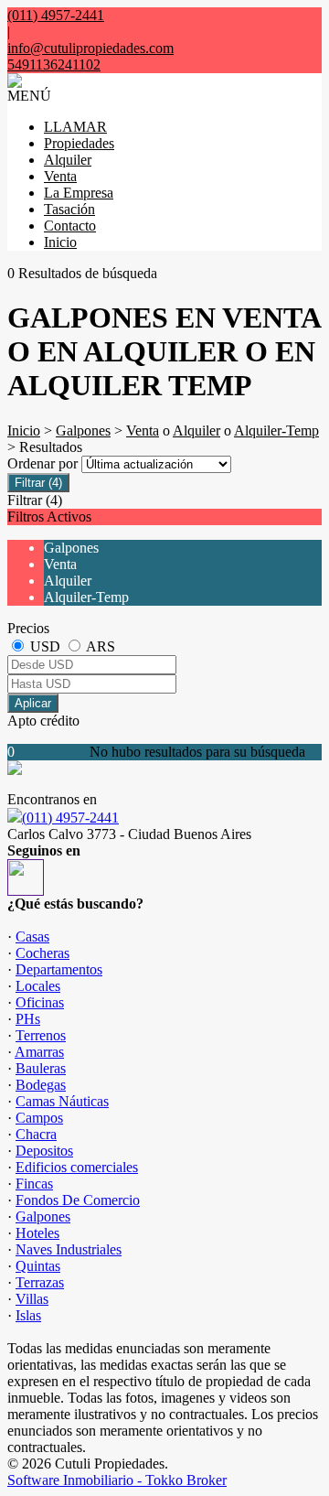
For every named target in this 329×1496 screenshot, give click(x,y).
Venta (60, 176)
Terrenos (41, 1035)
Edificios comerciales (77, 1167)
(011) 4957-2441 (70, 817)
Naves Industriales (69, 1249)
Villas (32, 1299)
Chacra (36, 1134)
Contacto (70, 225)
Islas (28, 1315)
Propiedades (79, 143)
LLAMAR (75, 127)
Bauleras (41, 1068)
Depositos (44, 1150)
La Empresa (78, 192)
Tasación (69, 209)
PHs (28, 1019)
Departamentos (59, 969)
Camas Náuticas (62, 1101)
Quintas (38, 1266)
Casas (32, 936)
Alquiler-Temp (276, 430)
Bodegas (41, 1084)
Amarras (39, 1052)
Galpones (83, 430)
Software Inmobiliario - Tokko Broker (117, 1480)
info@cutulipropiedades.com (90, 48)
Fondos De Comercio (78, 1200)
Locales (38, 986)
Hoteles (37, 1233)
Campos (39, 1117)
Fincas (34, 1183)
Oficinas (40, 1002)
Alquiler (67, 159)
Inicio (60, 242)
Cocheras (42, 953)
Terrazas (40, 1282)
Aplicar (33, 703)
